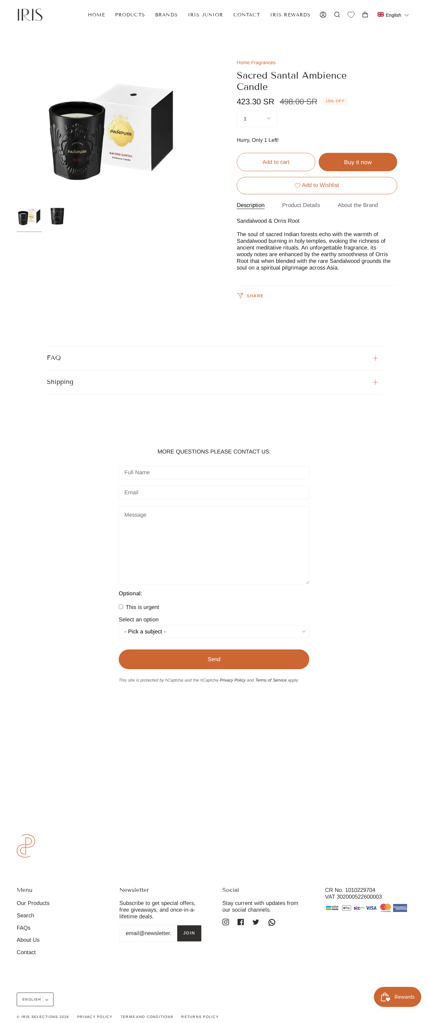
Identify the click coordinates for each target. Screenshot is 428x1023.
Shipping (60, 382)
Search (25, 915)
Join (189, 933)
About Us (28, 940)
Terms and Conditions (147, 1017)
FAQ (54, 358)
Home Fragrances (256, 62)
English (32, 999)
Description (250, 205)
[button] (393, 14)
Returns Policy (200, 1017)
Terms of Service (271, 680)
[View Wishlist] (351, 14)
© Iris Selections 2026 (43, 1017)
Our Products (33, 903)
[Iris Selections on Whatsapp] (272, 923)
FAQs (23, 928)
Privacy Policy (232, 680)
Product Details (301, 205)
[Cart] (365, 14)
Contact (26, 952)
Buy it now (358, 162)
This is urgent (141, 607)
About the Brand (358, 205)
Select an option (138, 620)
